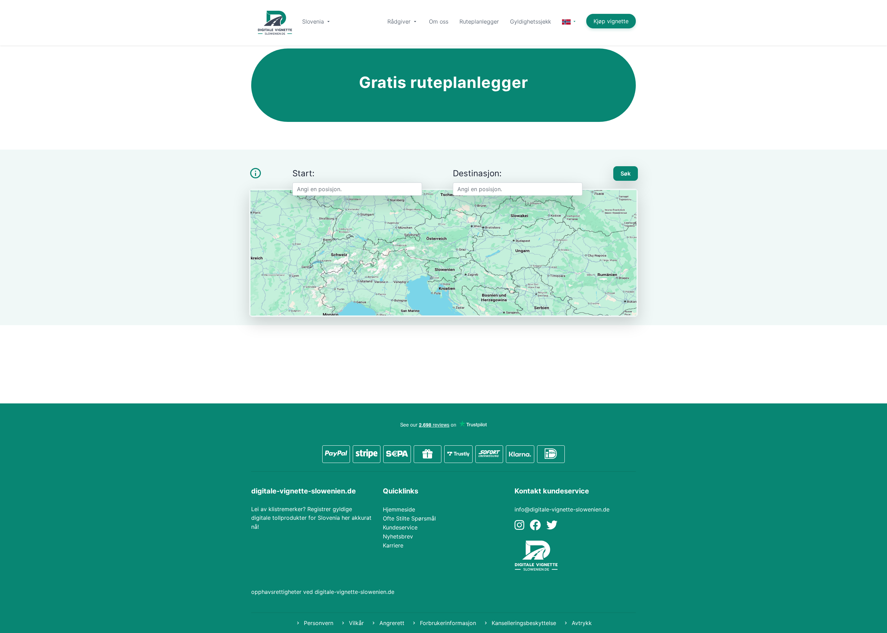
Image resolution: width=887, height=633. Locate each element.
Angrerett (391, 622)
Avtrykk (581, 622)
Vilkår (355, 622)
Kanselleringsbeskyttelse (523, 622)
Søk (626, 173)
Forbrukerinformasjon (447, 622)
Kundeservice (400, 527)
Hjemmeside (399, 509)
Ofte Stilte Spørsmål (409, 518)
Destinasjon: (477, 173)
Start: (303, 173)
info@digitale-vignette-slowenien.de (562, 509)
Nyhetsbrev (398, 536)
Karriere (393, 545)
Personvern (317, 622)
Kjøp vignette (611, 21)
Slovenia (314, 21)
